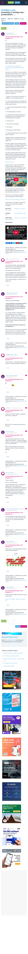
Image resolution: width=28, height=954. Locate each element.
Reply (7, 285)
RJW (6, 259)
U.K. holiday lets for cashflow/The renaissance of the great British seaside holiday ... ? (14, 67)
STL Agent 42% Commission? (11, 663)
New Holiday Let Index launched (11, 656)
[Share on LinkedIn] (21, 243)
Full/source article (9, 162)
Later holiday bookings (9, 666)
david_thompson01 (9, 472)
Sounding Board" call (11, 640)
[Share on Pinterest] (17, 243)
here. (22, 192)
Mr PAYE (7, 408)
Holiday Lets (8, 10)
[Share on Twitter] (14, 243)
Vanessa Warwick (9, 33)
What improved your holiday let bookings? (13, 653)
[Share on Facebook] (10, 243)
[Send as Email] (7, 243)
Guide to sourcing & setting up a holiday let (15, 199)
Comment (23, 23)
